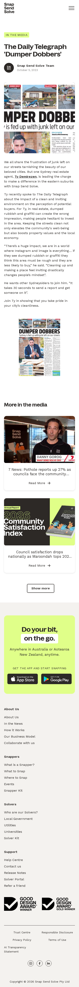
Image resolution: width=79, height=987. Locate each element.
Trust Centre (21, 932)
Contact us (12, 866)
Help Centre (13, 860)
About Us (11, 717)
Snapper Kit (13, 790)
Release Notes (15, 873)
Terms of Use (57, 939)
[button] (71, 8)
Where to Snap (15, 778)
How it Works (14, 730)
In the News (13, 723)
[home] (9, 8)
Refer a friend (15, 886)
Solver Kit (11, 838)
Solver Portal (14, 879)
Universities (13, 832)
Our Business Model (19, 736)
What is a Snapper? (19, 765)
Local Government (18, 819)
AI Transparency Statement (15, 949)
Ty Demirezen (26, 176)
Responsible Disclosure (57, 932)
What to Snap (14, 771)
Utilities (10, 825)
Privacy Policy (22, 939)
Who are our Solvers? (21, 812)
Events (9, 784)
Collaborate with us (19, 743)
